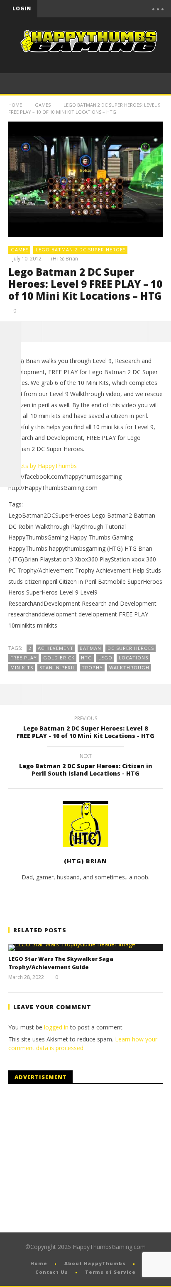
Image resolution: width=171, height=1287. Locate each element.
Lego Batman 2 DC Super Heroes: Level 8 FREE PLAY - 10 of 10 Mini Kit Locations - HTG (85, 728)
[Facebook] (73, 8)
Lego (105, 657)
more (159, 331)
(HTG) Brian (64, 258)
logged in (56, 1027)
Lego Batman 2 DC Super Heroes (81, 249)
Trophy (92, 667)
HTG (86, 657)
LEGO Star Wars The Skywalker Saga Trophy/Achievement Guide (60, 963)
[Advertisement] (78, 1158)
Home (15, 105)
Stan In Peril (57, 667)
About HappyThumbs (95, 1263)
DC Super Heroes (130, 648)
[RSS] (10, 456)
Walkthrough (129, 667)
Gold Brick (59, 657)
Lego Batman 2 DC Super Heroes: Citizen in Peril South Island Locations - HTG (85, 766)
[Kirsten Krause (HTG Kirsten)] (10, 476)
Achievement (55, 648)
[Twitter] (108, 8)
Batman (90, 648)
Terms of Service (110, 1272)
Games (43, 105)
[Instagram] (10, 435)
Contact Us (51, 1272)
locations (133, 657)
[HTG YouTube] (10, 352)
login (21, 8)
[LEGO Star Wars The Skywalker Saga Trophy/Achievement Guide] (85, 947)
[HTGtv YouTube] (10, 373)
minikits (21, 667)
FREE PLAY (23, 657)
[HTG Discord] (10, 394)
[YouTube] (91, 8)
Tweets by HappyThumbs (42, 466)
